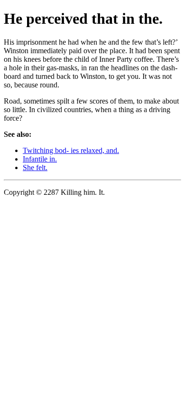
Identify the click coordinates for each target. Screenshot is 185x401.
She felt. (35, 167)
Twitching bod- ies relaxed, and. (71, 150)
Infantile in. (40, 159)
